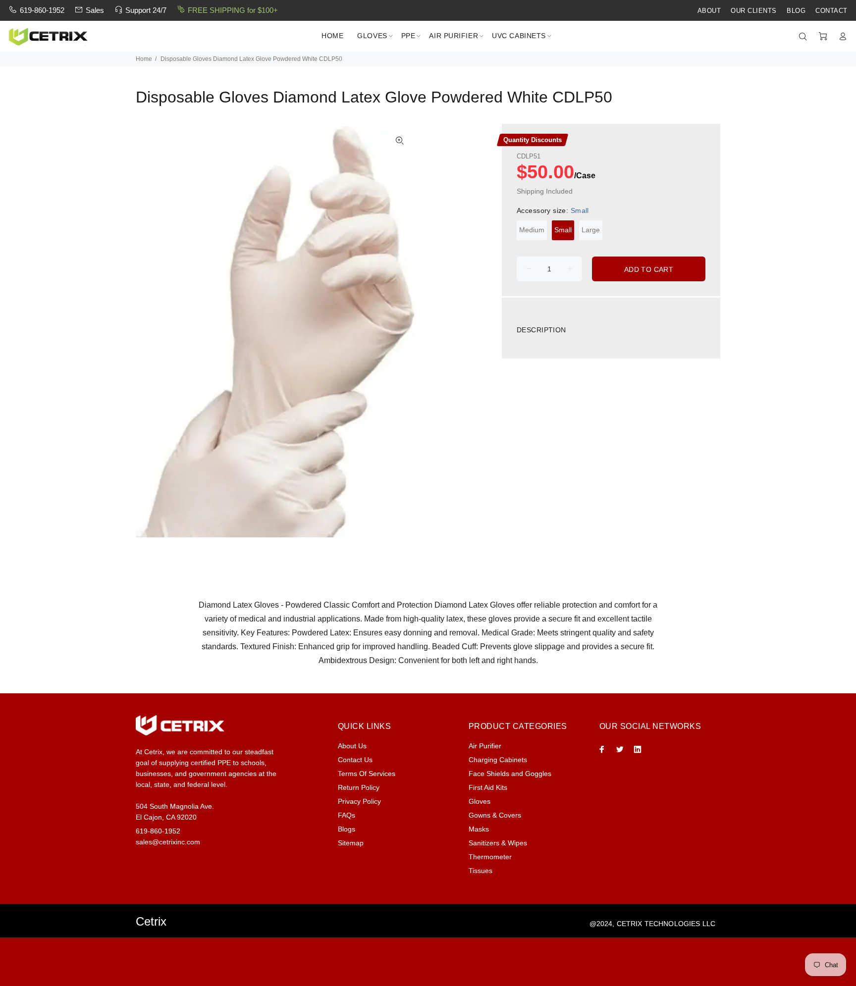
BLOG (796, 10)
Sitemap (351, 843)
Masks (479, 829)
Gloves (479, 801)
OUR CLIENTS (754, 10)
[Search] (805, 37)
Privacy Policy (359, 801)
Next (399, 331)
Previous (150, 331)
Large (591, 230)
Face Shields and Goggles (510, 774)
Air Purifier (485, 746)
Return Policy (358, 787)
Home (144, 58)
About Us (352, 746)
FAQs (346, 815)
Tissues (480, 871)
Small (563, 230)
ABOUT (709, 10)
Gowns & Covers (495, 815)
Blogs (346, 829)
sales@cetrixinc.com (168, 842)
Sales (95, 10)
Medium (531, 230)
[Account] (841, 37)
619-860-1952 (42, 10)
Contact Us (355, 760)
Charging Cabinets (498, 760)
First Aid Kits (488, 787)
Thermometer (490, 857)
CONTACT (831, 10)
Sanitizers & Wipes (498, 843)
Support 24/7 (145, 10)
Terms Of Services (366, 774)
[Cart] (823, 37)
